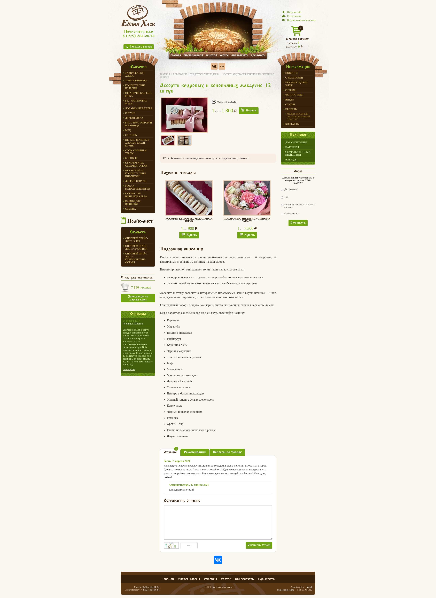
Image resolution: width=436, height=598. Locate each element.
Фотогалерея (294, 95)
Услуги (224, 55)
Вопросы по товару (227, 452)
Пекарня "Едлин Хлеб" (296, 84)
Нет (286, 197)
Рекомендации (195, 452)
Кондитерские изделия (135, 87)
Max (222, 66)
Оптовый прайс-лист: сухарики (136, 247)
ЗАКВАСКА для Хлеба (134, 74)
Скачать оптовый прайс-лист (297, 153)
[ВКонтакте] (218, 560)
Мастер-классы (193, 55)
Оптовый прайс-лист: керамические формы (136, 258)
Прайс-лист (140, 221)
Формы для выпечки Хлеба (136, 195)
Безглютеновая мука (136, 102)
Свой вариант (291, 213)
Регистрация (294, 16)
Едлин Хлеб (138, 16)
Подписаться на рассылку (301, 20)
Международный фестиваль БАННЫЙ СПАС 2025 (298, 117)
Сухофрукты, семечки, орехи (136, 164)
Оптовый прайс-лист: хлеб (136, 240)
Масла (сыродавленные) (137, 187)
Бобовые (131, 158)
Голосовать (298, 222)
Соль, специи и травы (135, 152)
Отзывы (290, 90)
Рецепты (211, 55)
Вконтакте (214, 66)
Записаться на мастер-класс (138, 298)
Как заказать (239, 55)
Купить (251, 110)
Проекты (291, 109)
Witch (309, 587)
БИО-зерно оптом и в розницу (138, 124)
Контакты (292, 124)
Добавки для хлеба (138, 108)
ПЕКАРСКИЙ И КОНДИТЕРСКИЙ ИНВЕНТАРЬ (135, 173)
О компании (294, 77)
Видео (289, 99)
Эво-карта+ (129, 369)
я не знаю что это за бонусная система (299, 206)
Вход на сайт (294, 12)
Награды (291, 159)
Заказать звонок (141, 46)
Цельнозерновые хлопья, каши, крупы (137, 142)
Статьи (290, 104)
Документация (296, 142)
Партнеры (292, 147)
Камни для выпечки (133, 202)
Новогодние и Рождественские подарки (196, 74)
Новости (291, 73)
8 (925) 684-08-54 (139, 36)
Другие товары (135, 181)
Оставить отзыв (259, 545)
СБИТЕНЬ (131, 135)
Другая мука (134, 118)
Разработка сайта (285, 589)
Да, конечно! (291, 189)
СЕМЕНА (130, 208)
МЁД (128, 130)
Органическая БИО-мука (138, 94)
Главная (175, 55)
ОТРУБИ (130, 113)
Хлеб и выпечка (136, 80)
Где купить (258, 55)
